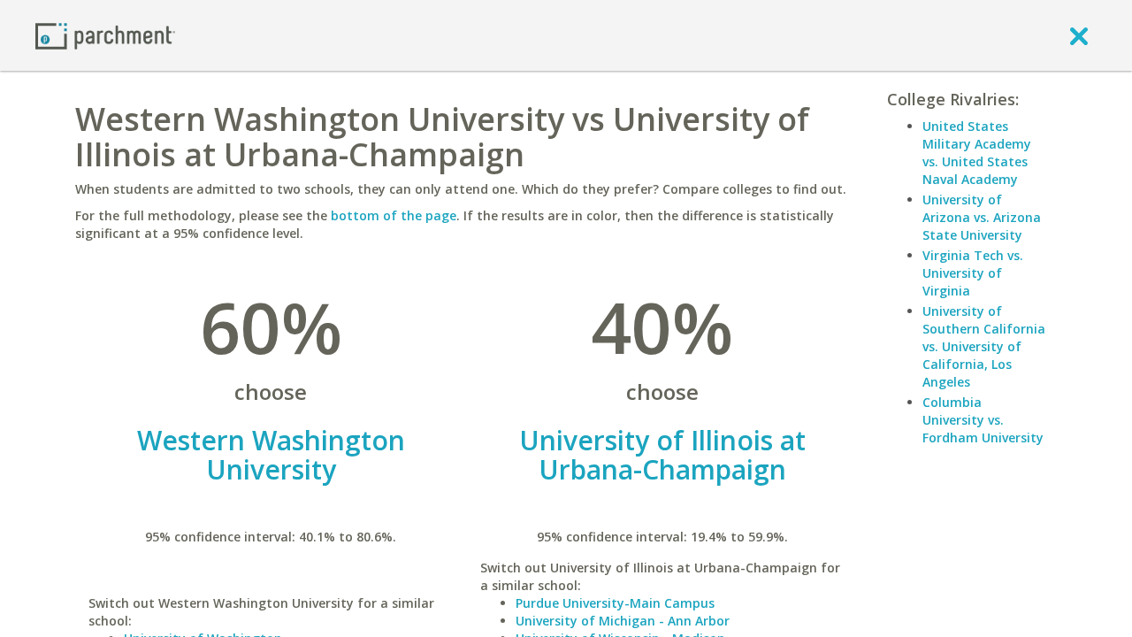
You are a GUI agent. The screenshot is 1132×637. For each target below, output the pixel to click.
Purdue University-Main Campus (615, 603)
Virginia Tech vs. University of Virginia (972, 273)
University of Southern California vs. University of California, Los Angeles (983, 346)
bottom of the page (393, 215)
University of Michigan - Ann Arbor (623, 620)
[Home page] (105, 35)
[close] (1079, 35)
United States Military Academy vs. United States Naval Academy (976, 153)
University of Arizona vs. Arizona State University (981, 217)
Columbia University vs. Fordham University (983, 420)
